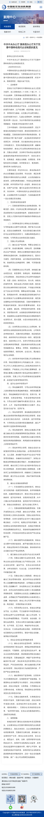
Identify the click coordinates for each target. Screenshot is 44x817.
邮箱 (31, 2)
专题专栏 (36, 32)
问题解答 (35, 778)
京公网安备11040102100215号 (22, 815)
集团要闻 (22, 26)
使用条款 (28, 778)
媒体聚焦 (36, 26)
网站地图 (12, 778)
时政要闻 (7, 26)
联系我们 (5, 778)
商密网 (23, 2)
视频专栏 (7, 32)
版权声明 (20, 778)
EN (41, 2)
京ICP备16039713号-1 (33, 812)
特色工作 (22, 32)
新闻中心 (32, 37)
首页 (27, 37)
